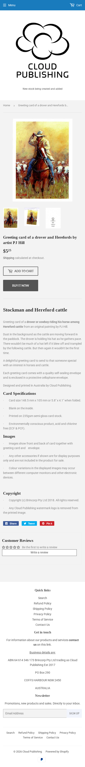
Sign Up (74, 713)
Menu (11, 5)
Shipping (8, 258)
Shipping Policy (42, 608)
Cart (79, 5)
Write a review (39, 552)
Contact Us (42, 624)
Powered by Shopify (57, 751)
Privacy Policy (42, 614)
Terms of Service (42, 619)
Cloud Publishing (32, 751)
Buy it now (20, 285)
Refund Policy (42, 603)
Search (42, 598)
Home (6, 105)
